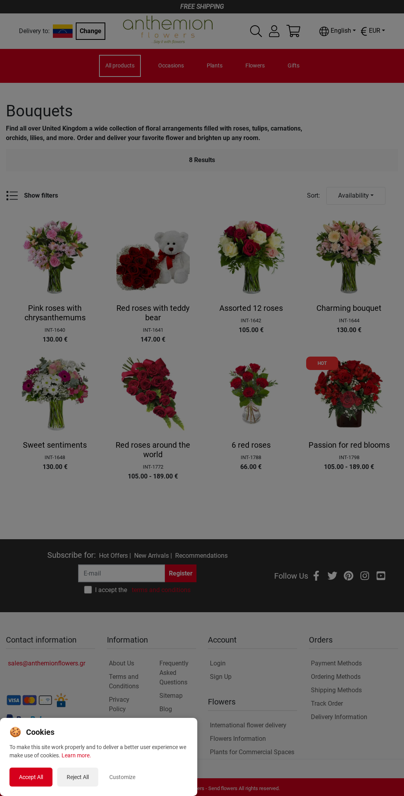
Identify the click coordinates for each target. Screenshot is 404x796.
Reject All (78, 777)
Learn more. (76, 755)
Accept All (31, 777)
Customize (122, 777)
